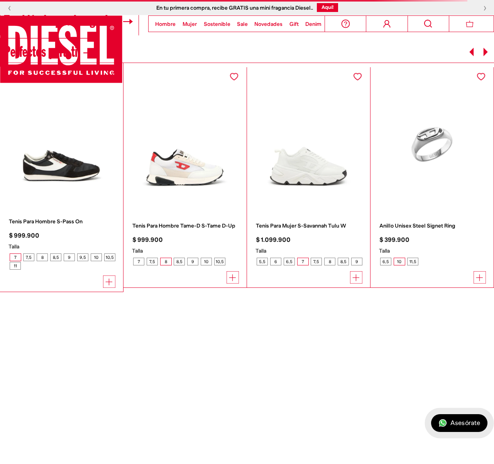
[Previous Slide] (472, 52)
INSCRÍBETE (87, 445)
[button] (15, 257)
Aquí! (327, 7)
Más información (253, 447)
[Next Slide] (485, 52)
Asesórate (465, 423)
